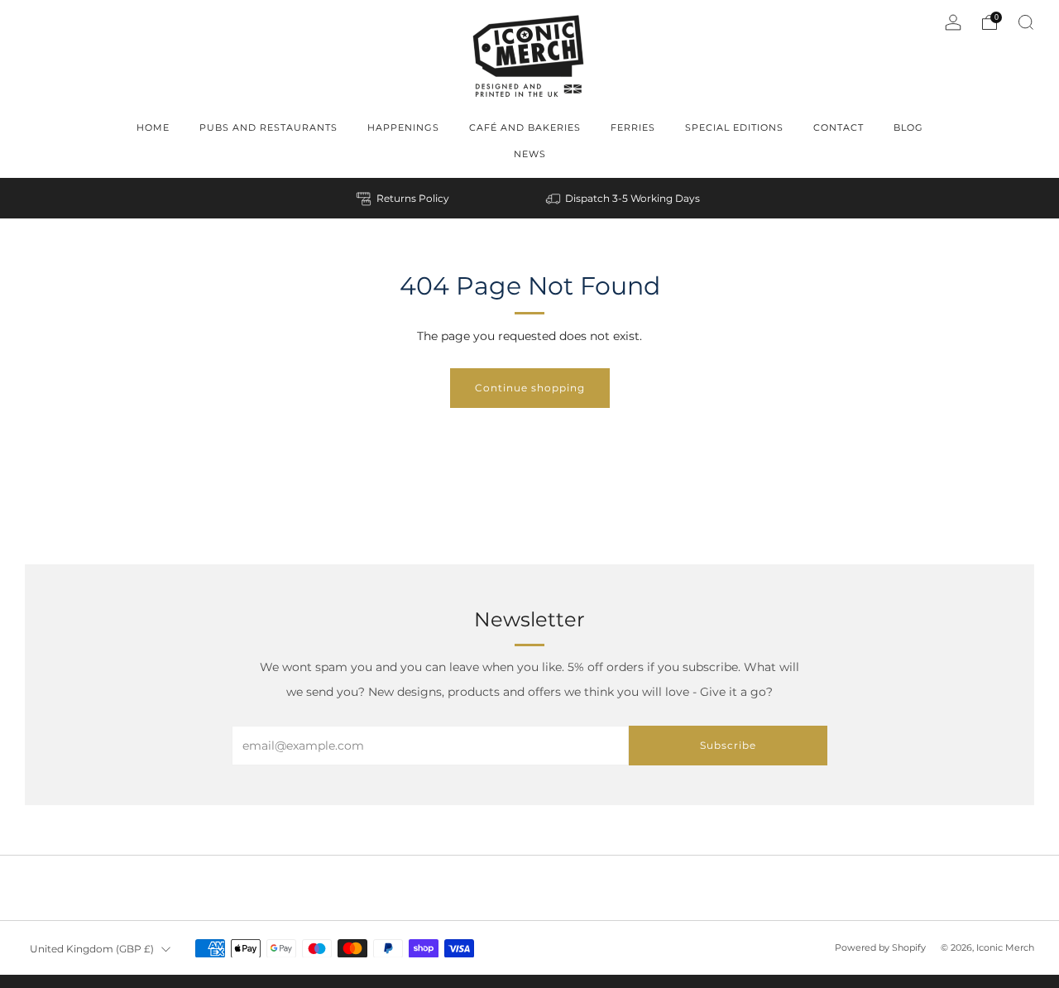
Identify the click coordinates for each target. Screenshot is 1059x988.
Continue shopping (530, 387)
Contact (838, 127)
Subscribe (728, 745)
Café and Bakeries (525, 127)
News (530, 154)
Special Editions (734, 127)
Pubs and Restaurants (268, 127)
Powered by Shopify (880, 947)
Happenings (403, 127)
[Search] (1026, 22)
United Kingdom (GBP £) (92, 948)
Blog (908, 127)
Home (153, 127)
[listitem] (404, 198)
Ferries (633, 127)
